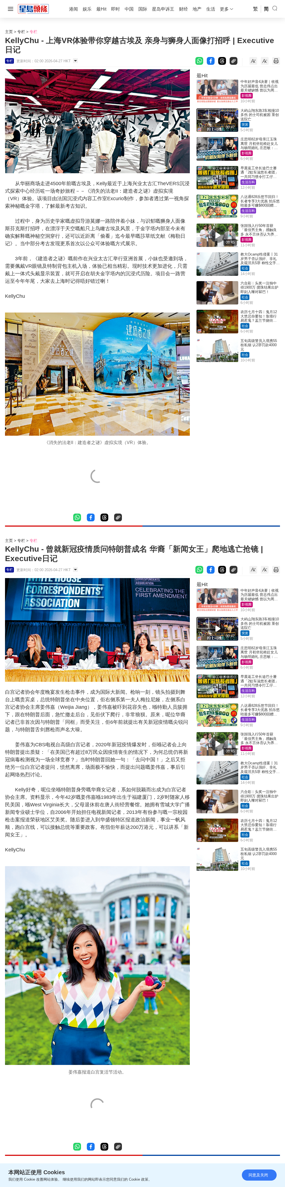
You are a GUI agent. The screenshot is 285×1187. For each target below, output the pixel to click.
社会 (245, 268)
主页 (9, 31)
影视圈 (247, 95)
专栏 (21, 31)
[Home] (33, 8)
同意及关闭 (258, 1175)
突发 (245, 124)
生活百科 (248, 182)
